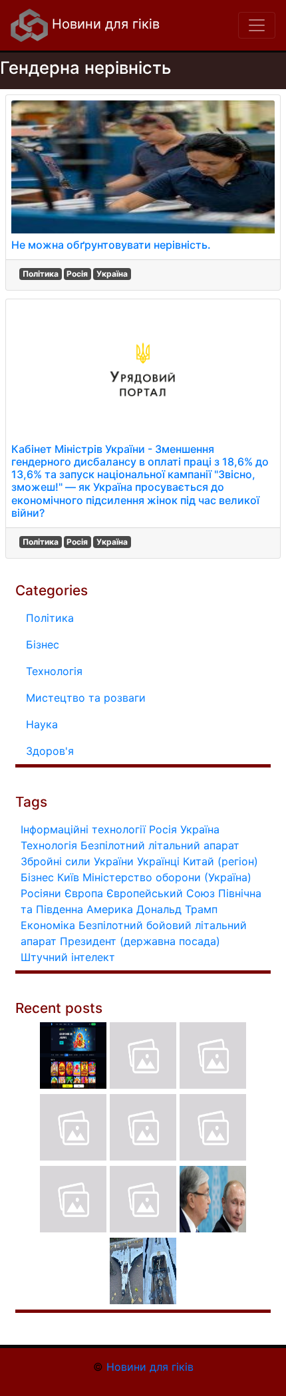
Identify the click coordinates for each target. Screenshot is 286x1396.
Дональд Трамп (176, 909)
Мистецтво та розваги (86, 697)
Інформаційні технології (83, 829)
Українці (158, 861)
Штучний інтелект (68, 957)
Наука (42, 724)
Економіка (48, 925)
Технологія (54, 671)
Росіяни (41, 893)
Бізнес (42, 644)
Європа (84, 893)
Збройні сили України (77, 861)
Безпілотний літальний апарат (159, 845)
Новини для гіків (104, 24)
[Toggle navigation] (256, 25)
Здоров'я (50, 751)
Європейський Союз (160, 893)
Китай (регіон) (220, 861)
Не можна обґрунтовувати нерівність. (111, 244)
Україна (112, 274)
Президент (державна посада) (140, 941)
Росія (77, 274)
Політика (41, 274)
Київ (68, 877)
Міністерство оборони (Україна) (166, 877)
